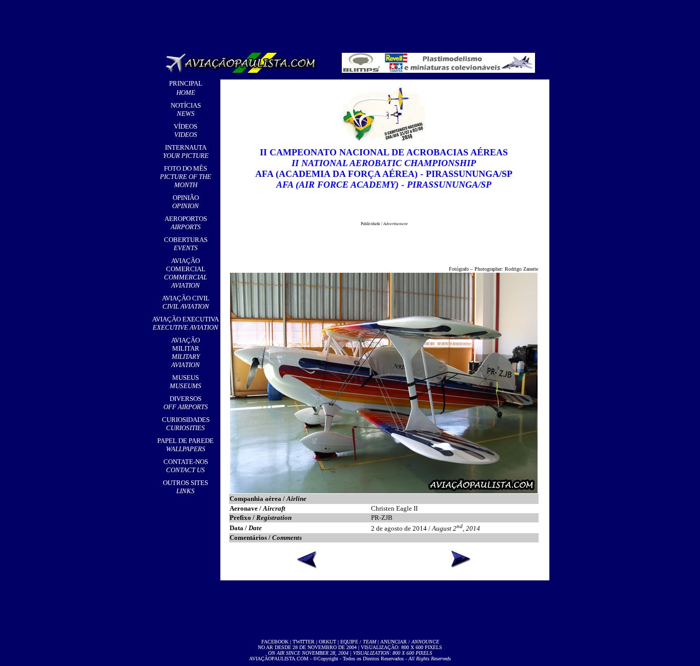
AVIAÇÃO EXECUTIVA (185, 323)
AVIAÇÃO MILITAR (185, 352)
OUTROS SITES (185, 487)
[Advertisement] (352, 23)
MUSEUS (185, 382)
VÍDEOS (185, 130)
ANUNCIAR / (409, 641)
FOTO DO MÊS (185, 177)
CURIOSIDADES (186, 424)
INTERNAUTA (186, 151)
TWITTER (304, 641)
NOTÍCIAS (186, 109)
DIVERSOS (185, 403)
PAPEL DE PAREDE (185, 445)
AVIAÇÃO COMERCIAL (185, 273)
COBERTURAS (186, 244)
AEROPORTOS (185, 223)
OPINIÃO (185, 202)
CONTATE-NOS (185, 466)
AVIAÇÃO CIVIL (186, 302)
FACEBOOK (275, 641)
